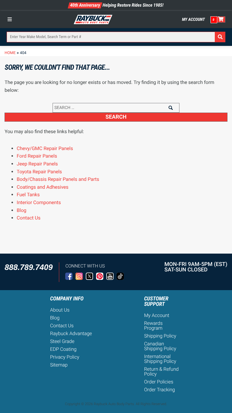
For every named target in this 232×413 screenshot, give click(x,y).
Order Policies (158, 382)
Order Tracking (159, 389)
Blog (21, 210)
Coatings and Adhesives (42, 187)
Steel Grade (62, 341)
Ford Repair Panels (37, 156)
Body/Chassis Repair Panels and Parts (58, 179)
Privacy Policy (64, 357)
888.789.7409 (29, 267)
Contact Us (28, 218)
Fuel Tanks (28, 194)
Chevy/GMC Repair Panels (45, 148)
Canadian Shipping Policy (160, 346)
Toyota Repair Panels (39, 171)
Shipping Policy (160, 336)
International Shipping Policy (160, 359)
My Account (193, 20)
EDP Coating (63, 349)
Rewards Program (153, 325)
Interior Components (39, 202)
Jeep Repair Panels (37, 164)
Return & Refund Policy (161, 371)
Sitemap (59, 365)
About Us (59, 310)
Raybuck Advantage (71, 333)
